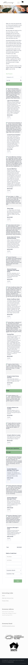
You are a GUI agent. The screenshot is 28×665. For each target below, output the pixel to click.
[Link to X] (25, 663)
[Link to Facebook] (21, 663)
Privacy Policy (5, 600)
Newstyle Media (11, 661)
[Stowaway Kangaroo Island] (11, 2)
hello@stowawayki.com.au (8, 626)
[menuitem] (18, 2)
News (3, 595)
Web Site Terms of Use (7, 598)
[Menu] (18, 2)
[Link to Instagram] (23, 663)
